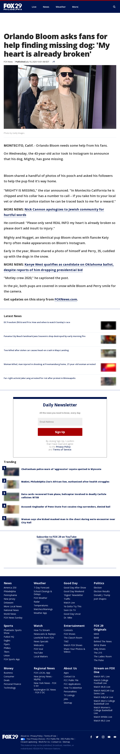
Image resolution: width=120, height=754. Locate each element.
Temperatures (41, 605)
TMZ (66, 641)
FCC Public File (71, 680)
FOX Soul (38, 648)
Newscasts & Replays (45, 633)
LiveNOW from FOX (44, 637)
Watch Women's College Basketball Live (103, 710)
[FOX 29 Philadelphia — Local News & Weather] (14, 6)
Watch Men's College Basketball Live (104, 702)
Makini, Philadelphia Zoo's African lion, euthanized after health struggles (65, 481)
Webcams (39, 645)
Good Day (71, 583)
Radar (37, 601)
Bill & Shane (100, 645)
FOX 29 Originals (100, 627)
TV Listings (69, 695)
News (8, 583)
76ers (6, 651)
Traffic (67, 598)
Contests (68, 630)
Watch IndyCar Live (103, 697)
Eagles (7, 640)
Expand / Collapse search (114, 6)
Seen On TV (70, 610)
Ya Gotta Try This (72, 606)
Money (8, 668)
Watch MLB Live (102, 686)
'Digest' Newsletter (73, 595)
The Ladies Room (103, 656)
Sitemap (68, 702)
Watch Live (69, 602)
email (115, 736)
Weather (40, 583)
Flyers (7, 644)
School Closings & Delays (43, 593)
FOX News (8, 61)
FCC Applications (72, 683)
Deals (7, 680)
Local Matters (41, 656)
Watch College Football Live (101, 682)
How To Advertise (73, 687)
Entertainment (74, 626)
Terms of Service (62, 449)
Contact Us (69, 676)
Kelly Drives (99, 648)
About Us (70, 668)
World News (10, 613)
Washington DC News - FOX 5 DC (45, 691)
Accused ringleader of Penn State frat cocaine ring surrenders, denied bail (65, 506)
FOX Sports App (12, 659)
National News (11, 610)
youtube (109, 736)
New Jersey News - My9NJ (43, 678)
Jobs (66, 699)
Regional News (44, 668)
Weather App (40, 612)
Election (98, 587)
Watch (38, 626)
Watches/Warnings (43, 609)
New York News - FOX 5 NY (45, 684)
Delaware (8, 602)
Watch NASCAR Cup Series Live (104, 692)
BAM (96, 637)
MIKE (96, 633)
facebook (91, 736)
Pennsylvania (10, 595)
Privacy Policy (63, 446)
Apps (66, 672)
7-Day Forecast (41, 587)
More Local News (13, 606)
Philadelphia (10, 591)
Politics (99, 583)
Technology (10, 687)
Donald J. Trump (102, 595)
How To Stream (42, 630)
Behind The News (103, 641)
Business (8, 672)
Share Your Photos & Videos (74, 650)
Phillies (7, 647)
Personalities (70, 691)
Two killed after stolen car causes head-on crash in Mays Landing (36, 350)
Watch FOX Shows (73, 645)
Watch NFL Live (102, 676)
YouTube (38, 652)
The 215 (98, 652)
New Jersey (9, 598)
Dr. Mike (68, 617)
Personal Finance (12, 683)
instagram (103, 736)
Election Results (102, 591)
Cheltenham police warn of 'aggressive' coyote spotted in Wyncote (61, 469)
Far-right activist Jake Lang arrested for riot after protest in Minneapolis (39, 378)
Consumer (9, 676)
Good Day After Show (75, 587)
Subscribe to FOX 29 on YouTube (57, 537)
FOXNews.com (66, 299)
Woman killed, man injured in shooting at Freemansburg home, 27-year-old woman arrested (50, 364)
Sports (8, 626)
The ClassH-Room (73, 637)
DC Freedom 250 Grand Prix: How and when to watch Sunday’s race (37, 322)
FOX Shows (69, 633)
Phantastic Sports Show (13, 631)
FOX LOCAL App (42, 672)
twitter (97, 736)
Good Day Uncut (72, 613)
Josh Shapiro (100, 598)
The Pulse (99, 660)
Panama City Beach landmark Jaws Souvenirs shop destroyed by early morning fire (44, 336)
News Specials (41, 641)
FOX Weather (40, 597)
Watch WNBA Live (103, 716)
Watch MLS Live (102, 720)
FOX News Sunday (13, 617)
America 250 (10, 587)
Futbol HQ (9, 636)
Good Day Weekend (74, 591)
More (75, 6)
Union (7, 655)
